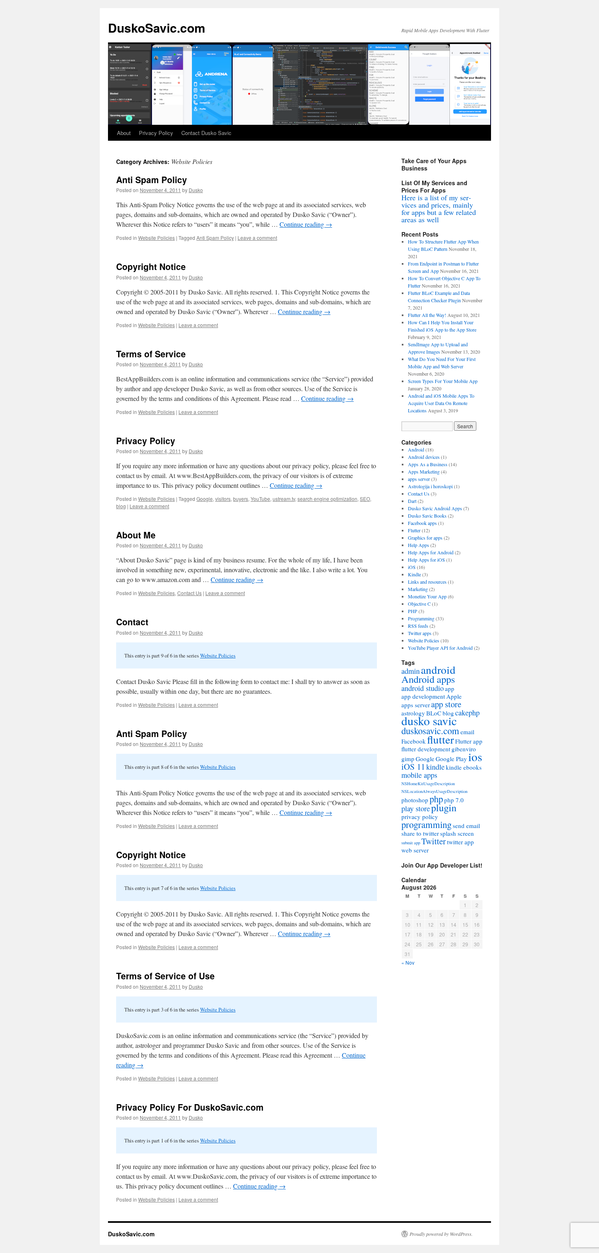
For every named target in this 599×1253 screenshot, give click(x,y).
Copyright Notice (151, 266)
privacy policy (419, 816)
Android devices (424, 457)
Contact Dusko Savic (206, 133)
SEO (365, 498)
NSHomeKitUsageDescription (428, 783)
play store (415, 808)
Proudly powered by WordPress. (441, 1234)
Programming (421, 618)
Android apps (428, 679)
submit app (410, 843)
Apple (454, 696)
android (438, 669)
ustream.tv (284, 498)
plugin (443, 807)
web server (415, 850)
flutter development (425, 749)
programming (426, 824)
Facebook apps (422, 523)
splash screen (457, 833)
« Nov (407, 962)
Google (204, 498)
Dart (412, 501)
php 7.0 (454, 800)
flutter (440, 739)
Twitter (433, 841)
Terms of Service (151, 354)
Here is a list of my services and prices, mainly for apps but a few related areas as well (438, 208)
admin (410, 671)
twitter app (460, 842)
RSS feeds (418, 625)
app (449, 688)
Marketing (418, 589)
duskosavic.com (430, 730)
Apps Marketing (424, 471)
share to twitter (420, 833)
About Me (136, 535)
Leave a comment (257, 237)
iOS (412, 567)
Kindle (414, 574)
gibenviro (463, 749)
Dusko (196, 189)
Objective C (419, 603)
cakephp (467, 712)
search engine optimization (327, 498)
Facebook (413, 741)
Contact (132, 621)
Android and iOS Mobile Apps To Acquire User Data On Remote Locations (441, 403)
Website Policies (156, 237)
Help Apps (418, 545)
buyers (240, 498)
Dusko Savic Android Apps (435, 508)
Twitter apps (420, 633)
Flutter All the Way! (427, 315)
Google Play (451, 759)
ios (475, 756)
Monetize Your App (427, 596)
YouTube (260, 498)
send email (466, 825)
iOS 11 (413, 766)
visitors (223, 498)
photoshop (414, 800)
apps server (419, 479)
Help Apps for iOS (426, 559)
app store (446, 704)
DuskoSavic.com (156, 27)
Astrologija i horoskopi (430, 486)
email (467, 732)
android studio (422, 688)
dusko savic (429, 720)
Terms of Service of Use (165, 976)
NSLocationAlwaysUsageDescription (434, 791)
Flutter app (468, 741)
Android (416, 449)
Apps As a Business (427, 464)
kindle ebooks (464, 767)
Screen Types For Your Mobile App (443, 381)
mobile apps (419, 775)
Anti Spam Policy (151, 179)
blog (121, 506)
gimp (407, 759)
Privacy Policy (156, 133)
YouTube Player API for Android (440, 647)
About (124, 133)
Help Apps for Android (431, 552)
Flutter (414, 530)
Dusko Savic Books (427, 515)
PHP (412, 611)
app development (423, 696)
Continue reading (306, 224)
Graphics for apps (425, 537)
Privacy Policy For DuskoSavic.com (190, 1107)
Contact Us (189, 592)
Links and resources (427, 581)
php (436, 799)
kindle (435, 767)
